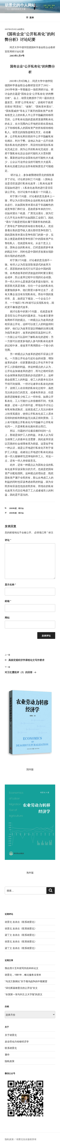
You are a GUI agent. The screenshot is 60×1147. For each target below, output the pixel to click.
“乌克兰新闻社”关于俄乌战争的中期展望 (26, 981)
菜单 (31, 17)
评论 (8, 540)
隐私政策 (9, 1061)
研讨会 (21, 508)
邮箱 (8, 601)
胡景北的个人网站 (20, 5)
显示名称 (10, 584)
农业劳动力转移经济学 (17, 1041)
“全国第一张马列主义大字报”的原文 (23, 994)
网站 (7, 617)
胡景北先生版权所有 (26, 1139)
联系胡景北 (28, 921)
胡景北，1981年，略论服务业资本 (23, 974)
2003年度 (13, 508)
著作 (7, 1054)
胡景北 (21, 29)
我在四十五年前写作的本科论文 (21, 968)
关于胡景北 (11, 1035)
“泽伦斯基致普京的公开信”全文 (21, 987)
